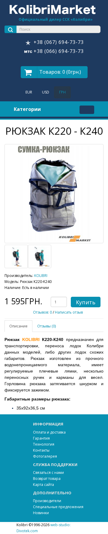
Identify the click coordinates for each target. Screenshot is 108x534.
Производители (47, 500)
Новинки (41, 512)
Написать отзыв (69, 312)
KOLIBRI (40, 275)
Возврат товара (47, 478)
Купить (85, 302)
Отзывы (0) (46, 326)
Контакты (41, 450)
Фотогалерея (45, 456)
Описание (18, 326)
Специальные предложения (58, 506)
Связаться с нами (48, 472)
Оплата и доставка (49, 432)
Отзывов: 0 (42, 312)
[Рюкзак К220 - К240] (54, 193)
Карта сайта (43, 484)
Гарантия (41, 438)
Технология (43, 444)
